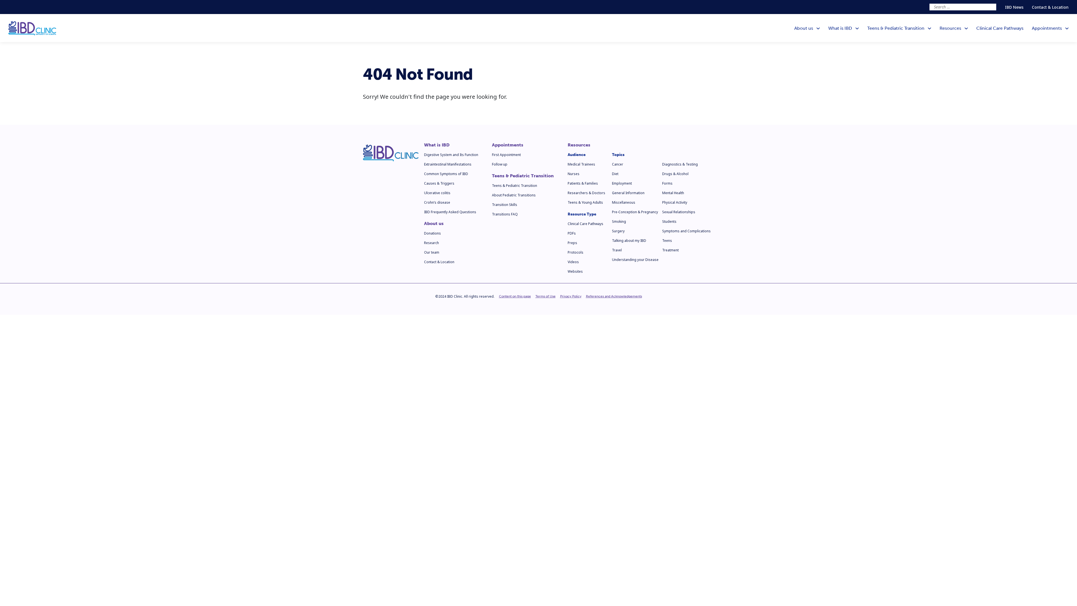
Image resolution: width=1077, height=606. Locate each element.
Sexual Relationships (678, 212)
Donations (432, 233)
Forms (667, 183)
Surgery (618, 231)
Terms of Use (545, 296)
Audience (577, 154)
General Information (628, 192)
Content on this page (515, 296)
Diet (615, 173)
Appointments (507, 145)
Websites (575, 271)
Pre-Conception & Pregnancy (635, 212)
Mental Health (673, 192)
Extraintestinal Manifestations (447, 164)
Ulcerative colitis (437, 192)
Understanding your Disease (635, 259)
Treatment (670, 250)
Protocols (575, 252)
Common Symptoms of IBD (446, 173)
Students (669, 221)
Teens (667, 240)
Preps (572, 242)
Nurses (573, 173)
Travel (617, 250)
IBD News (1014, 7)
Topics (618, 154)
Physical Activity (674, 202)
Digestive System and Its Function (451, 154)
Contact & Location (1050, 7)
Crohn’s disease (437, 202)
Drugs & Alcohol (675, 173)
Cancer (617, 164)
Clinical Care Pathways (585, 223)
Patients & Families (583, 183)
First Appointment (506, 154)
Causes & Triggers (439, 183)
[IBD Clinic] (32, 28)
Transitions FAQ (505, 214)
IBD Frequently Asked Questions (450, 212)
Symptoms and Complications (686, 231)
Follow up (499, 164)
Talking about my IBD (629, 240)
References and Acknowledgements (614, 296)
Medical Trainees (581, 164)
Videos (573, 262)
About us (434, 223)
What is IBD (437, 145)
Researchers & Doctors (586, 192)
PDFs (572, 233)
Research (431, 242)
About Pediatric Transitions (514, 195)
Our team (431, 252)
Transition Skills (504, 204)
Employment (622, 183)
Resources (579, 145)
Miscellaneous (623, 202)
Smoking (619, 221)
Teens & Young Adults (585, 202)
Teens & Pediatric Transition (523, 175)
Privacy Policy (570, 296)
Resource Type (582, 214)
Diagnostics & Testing (680, 164)
